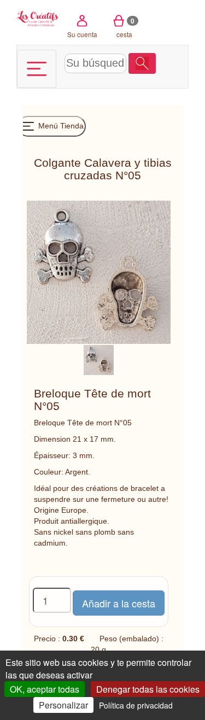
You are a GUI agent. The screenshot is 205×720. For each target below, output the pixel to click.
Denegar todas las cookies (148, 689)
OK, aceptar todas (44, 689)
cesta (125, 27)
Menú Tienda (60, 125)
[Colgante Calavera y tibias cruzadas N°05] (99, 359)
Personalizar (63, 705)
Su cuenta (82, 34)
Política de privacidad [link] (136, 705)
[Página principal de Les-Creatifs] (38, 18)
